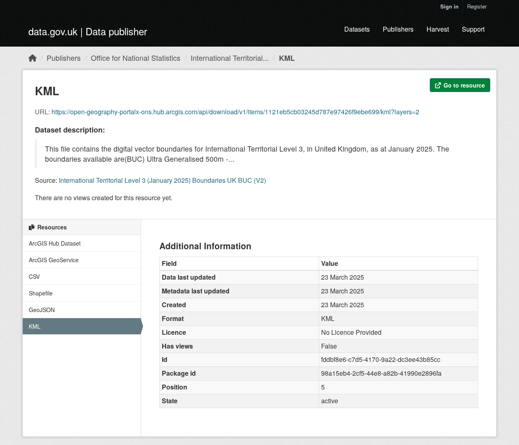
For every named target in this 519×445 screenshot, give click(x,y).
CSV (34, 276)
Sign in (449, 6)
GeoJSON (42, 310)
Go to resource (463, 85)
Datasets (357, 29)
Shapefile (41, 293)
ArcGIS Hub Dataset (55, 243)
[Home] (32, 57)
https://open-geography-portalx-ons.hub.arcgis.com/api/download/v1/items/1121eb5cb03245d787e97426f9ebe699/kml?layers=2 (235, 111)
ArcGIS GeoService (54, 260)
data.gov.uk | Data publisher (87, 31)
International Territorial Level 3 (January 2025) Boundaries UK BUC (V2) (162, 180)
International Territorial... (230, 57)
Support (473, 29)
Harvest (438, 29)
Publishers (398, 29)
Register (477, 6)
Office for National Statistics (135, 57)
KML (287, 58)
